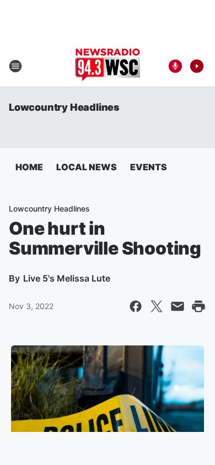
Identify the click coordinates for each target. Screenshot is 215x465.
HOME (29, 166)
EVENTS (148, 166)
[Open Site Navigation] (15, 66)
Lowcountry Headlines (64, 107)
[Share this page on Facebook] (135, 306)
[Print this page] (198, 306)
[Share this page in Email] (177, 306)
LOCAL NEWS (86, 166)
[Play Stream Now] (196, 66)
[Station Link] (107, 66)
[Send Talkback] (175, 66)
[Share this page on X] (156, 306)
